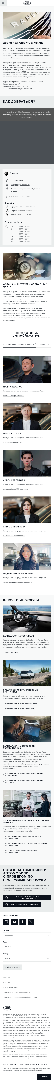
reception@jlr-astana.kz (22, 89)
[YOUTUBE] (14, 922)
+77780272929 (17, 181)
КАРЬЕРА (6, 977)
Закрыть (44, 1077)
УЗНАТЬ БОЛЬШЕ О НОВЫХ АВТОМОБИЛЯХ (29, 897)
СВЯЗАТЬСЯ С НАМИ (10, 987)
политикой (38, 1070)
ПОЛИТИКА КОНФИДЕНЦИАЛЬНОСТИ (16, 992)
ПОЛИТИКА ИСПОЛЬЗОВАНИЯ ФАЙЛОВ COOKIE (20, 997)
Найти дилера (13, 967)
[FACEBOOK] (22, 922)
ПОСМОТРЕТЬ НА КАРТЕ (19, 196)
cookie (25, 1068)
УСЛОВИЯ (6, 982)
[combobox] (27, 935)
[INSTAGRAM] (6, 922)
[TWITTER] (31, 922)
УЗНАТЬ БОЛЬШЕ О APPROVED (24, 904)
